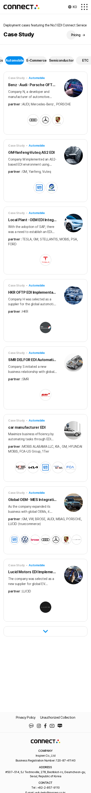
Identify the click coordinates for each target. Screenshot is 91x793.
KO (75, 7)
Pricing (78, 35)
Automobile (15, 60)
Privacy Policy (25, 717)
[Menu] (84, 7)
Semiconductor (61, 60)
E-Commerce (36, 60)
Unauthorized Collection (57, 717)
